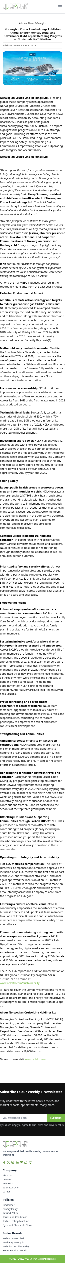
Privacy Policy (56, 1124)
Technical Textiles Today (16, 1246)
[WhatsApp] (25, 1162)
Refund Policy (10, 1213)
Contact (7, 1179)
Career (6, 1191)
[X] (8, 1162)
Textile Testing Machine (16, 1221)
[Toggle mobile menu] (60, 6)
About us (8, 1175)
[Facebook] (4, 1162)
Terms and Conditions (15, 1217)
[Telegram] (30, 1162)
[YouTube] (21, 1162)
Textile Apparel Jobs (14, 1242)
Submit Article (10, 1187)
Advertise (8, 1183)
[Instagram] (12, 1162)
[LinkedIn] (17, 1162)
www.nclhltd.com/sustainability (20, 983)
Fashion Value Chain (14, 1238)
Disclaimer (8, 1205)
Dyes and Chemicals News (17, 1225)
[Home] (15, 6)
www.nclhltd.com (35, 1059)
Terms (39, 1124)
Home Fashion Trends (15, 1250)
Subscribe (56, 1117)
